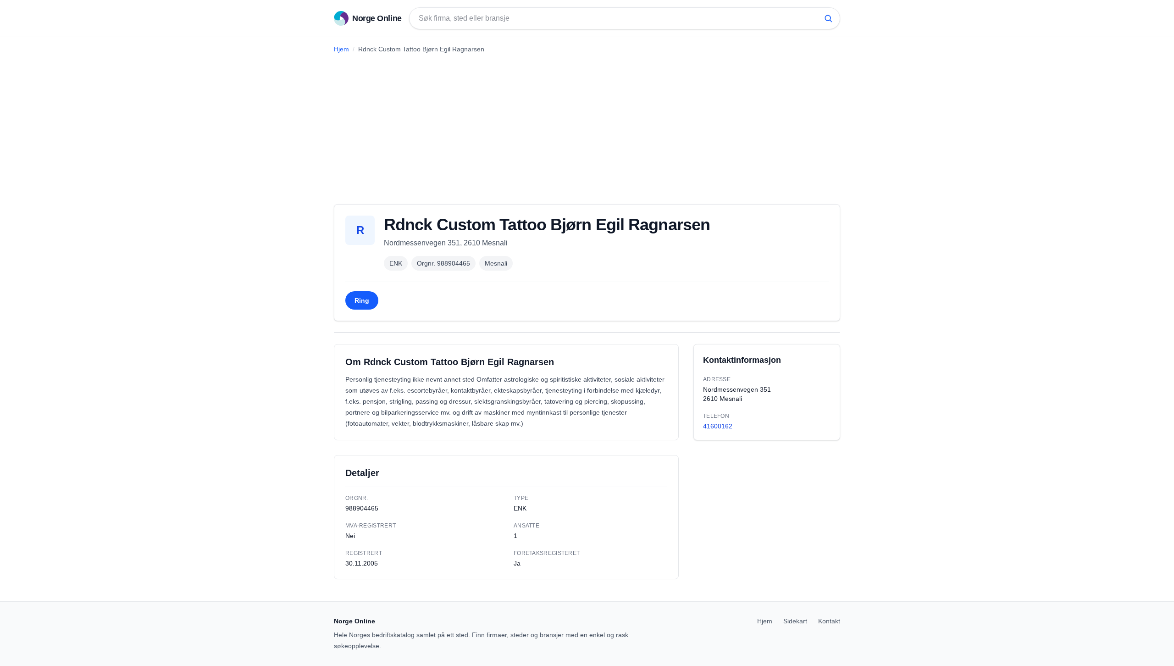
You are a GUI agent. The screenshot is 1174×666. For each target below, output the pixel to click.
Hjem (341, 49)
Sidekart (795, 621)
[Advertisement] (587, 125)
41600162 (717, 426)
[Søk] (828, 18)
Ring (361, 300)
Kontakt (829, 621)
